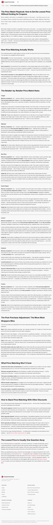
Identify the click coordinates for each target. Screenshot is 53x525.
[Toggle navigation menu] (18, 2)
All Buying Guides (31, 494)
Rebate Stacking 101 (6, 502)
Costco (3, 494)
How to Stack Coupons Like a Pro (19, 433)
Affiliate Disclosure (32, 513)
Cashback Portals (5, 505)
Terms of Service (31, 511)
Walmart (3, 492)
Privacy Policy (30, 509)
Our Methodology (31, 505)
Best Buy (19, 453)
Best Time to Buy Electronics (34, 487)
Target (13, 453)
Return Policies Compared (33, 492)
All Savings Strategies (6, 509)
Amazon (3, 490)
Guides (7, 5)
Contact (29, 507)
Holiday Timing (5, 507)
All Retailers (4, 496)
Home (3, 5)
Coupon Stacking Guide (33, 490)
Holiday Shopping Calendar (33, 455)
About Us (30, 502)
